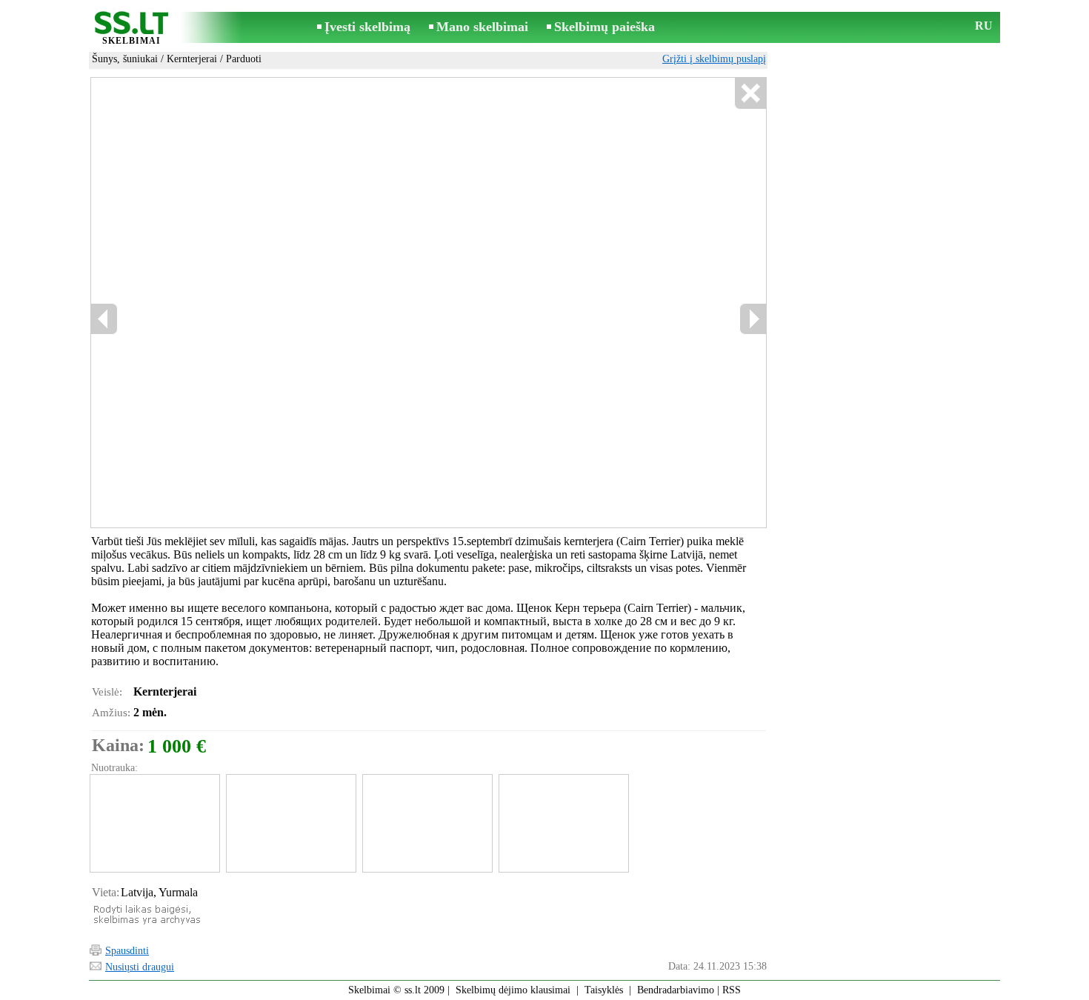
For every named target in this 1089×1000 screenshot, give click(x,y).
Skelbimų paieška (604, 26)
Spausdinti (127, 950)
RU (984, 25)
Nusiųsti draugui (139, 967)
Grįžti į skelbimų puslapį (714, 58)
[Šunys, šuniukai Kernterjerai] (154, 823)
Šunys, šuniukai (125, 58)
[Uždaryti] (750, 94)
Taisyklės (604, 990)
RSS (731, 990)
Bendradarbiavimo (675, 990)
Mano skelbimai (482, 26)
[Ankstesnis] (104, 319)
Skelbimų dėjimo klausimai (513, 990)
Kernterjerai (192, 58)
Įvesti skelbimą (367, 26)
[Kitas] (752, 319)
